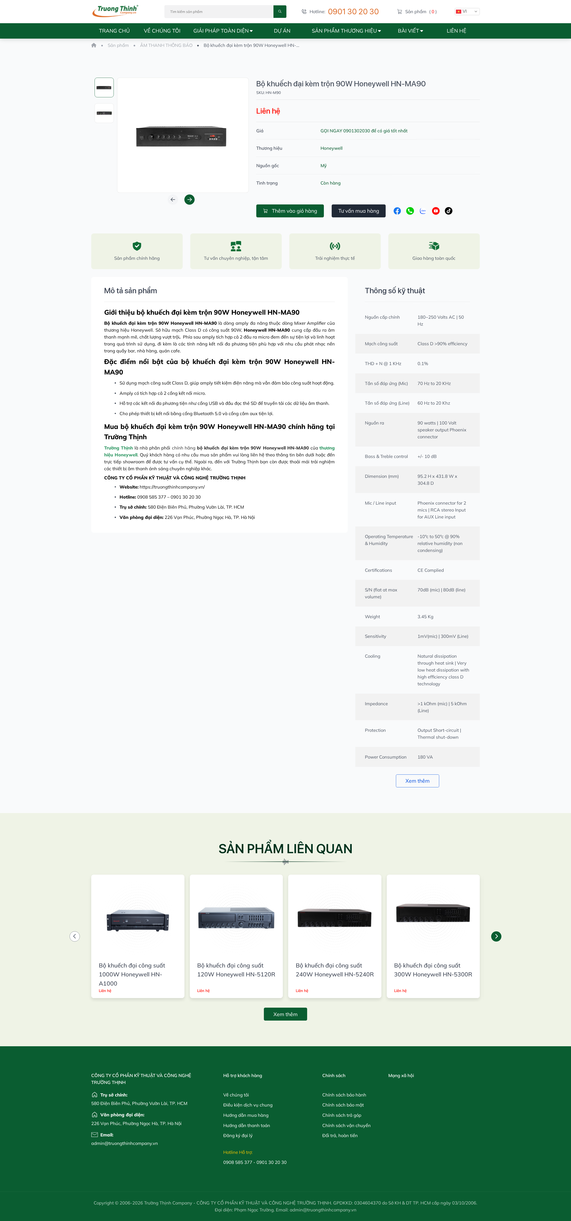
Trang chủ (114, 30)
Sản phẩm (118, 45)
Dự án (282, 30)
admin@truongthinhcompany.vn (106, 1143)
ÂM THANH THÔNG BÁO (166, 45)
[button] (173, 199)
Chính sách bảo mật (343, 1105)
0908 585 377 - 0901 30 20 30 (255, 1162)
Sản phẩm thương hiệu (344, 30)
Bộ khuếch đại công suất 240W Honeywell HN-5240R (335, 970)
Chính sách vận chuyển (346, 1125)
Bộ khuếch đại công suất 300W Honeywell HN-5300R (433, 970)
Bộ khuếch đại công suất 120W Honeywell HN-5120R (236, 970)
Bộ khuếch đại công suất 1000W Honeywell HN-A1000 (132, 974)
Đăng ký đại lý (238, 1135)
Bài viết (408, 30)
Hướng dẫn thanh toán (246, 1125)
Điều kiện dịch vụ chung (248, 1105)
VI (464, 11)
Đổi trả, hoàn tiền (340, 1135)
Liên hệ (456, 30)
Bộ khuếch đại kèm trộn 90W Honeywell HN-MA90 (341, 83)
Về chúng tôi (162, 30)
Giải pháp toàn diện (221, 30)
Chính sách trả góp (341, 1115)
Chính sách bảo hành (344, 1095)
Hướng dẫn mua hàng (246, 1115)
